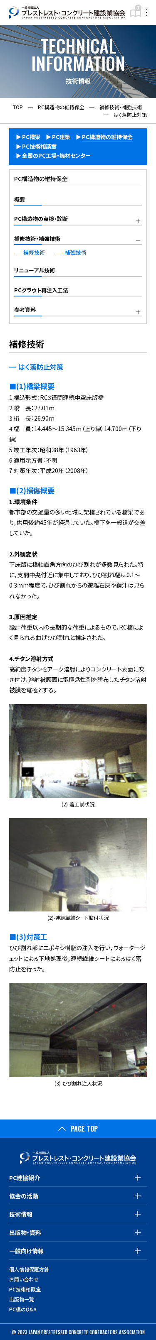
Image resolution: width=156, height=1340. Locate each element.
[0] (135, 16)
